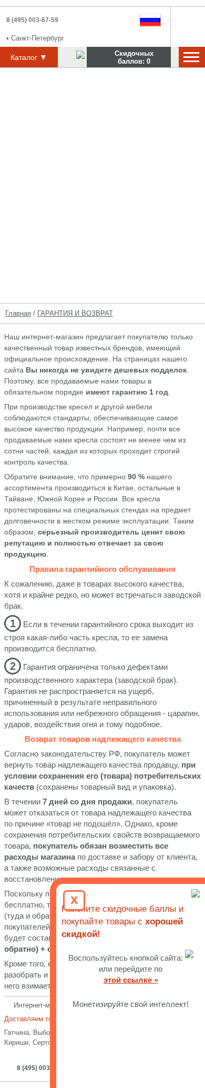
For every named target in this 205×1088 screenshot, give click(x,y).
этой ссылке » (131, 979)
